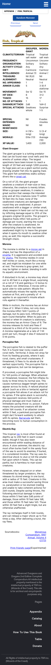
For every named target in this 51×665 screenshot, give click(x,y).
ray (18, 434)
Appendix (36, 612)
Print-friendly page (20, 547)
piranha (6, 254)
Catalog (37, 619)
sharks (9, 257)
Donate (37, 646)
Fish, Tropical (25, 11)
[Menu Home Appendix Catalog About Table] (46, 4)
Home (6, 4)
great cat (21, 176)
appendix (9, 11)
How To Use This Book (27, 632)
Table (38, 639)
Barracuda (24, 418)
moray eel (36, 249)
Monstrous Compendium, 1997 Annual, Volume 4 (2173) (36, 536)
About (38, 625)
